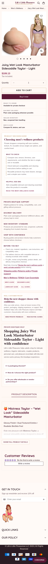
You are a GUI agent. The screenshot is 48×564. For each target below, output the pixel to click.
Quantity (5, 83)
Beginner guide (23, 282)
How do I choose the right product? (22, 373)
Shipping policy (11, 271)
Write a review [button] (24, 464)
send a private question (12, 267)
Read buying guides (35, 317)
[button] (43, 3)
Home (4, 8)
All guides (25, 287)
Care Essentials (32, 278)
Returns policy (24, 271)
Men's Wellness (17, 8)
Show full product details (15, 442)
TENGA (21, 278)
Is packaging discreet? (17, 366)
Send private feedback (14, 317)
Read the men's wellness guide (20, 191)
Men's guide (9, 282)
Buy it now (24, 97)
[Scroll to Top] (43, 551)
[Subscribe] (43, 499)
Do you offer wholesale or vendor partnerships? (20, 381)
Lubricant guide (11, 287)
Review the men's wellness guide (30, 265)
